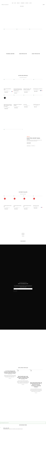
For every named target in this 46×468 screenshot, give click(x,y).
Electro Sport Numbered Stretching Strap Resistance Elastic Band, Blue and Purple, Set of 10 (18, 90)
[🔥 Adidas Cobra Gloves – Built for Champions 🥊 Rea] (17, 454)
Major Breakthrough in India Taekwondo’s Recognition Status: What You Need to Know (23, 377)
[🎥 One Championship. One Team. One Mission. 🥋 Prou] (5, 435)
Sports (34, 381)
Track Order (22, 6)
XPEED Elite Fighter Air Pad (36, 104)
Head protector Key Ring (36, 205)
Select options (6, 108)
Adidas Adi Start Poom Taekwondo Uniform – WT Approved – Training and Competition (8, 105)
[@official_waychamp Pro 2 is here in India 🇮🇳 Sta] (5, 450)
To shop (29, 145)
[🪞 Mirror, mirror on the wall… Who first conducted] (28, 434)
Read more (10, 378)
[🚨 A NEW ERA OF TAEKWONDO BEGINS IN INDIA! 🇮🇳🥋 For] (40, 440)
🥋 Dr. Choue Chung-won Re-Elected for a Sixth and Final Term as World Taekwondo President (10, 372)
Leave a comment (23, 379)
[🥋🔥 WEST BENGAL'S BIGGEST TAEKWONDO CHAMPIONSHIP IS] (40, 454)
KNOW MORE (33, 145)
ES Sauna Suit (25, 104)
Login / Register (37, 4)
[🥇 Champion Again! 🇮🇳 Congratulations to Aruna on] (17, 434)
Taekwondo (10, 369)
